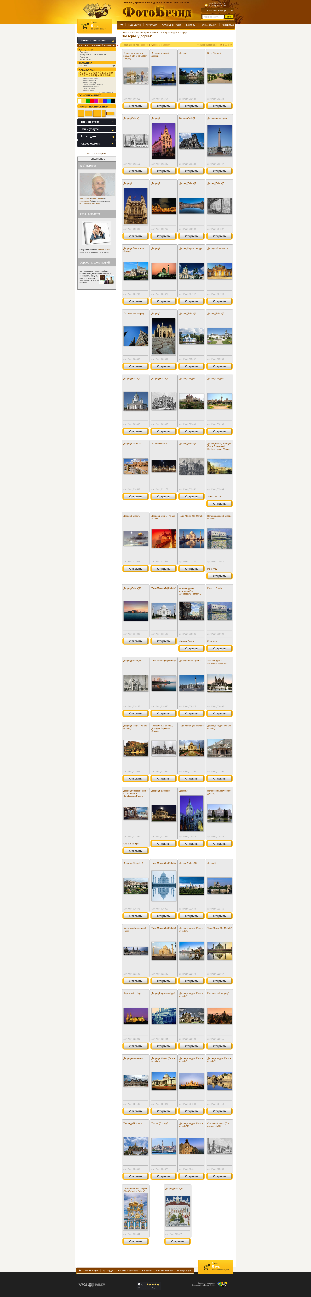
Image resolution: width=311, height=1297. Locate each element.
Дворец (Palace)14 (174, 1188)
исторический (97, 199)
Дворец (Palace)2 (187, 183)
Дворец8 (183, 791)
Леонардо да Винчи (90, 86)
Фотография (85, 59)
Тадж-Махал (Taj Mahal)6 (163, 928)
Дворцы (183, 33)
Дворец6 (155, 248)
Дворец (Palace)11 (132, 660)
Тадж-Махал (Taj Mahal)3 (163, 660)
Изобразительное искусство (93, 55)
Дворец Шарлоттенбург (190, 248)
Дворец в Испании (132, 443)
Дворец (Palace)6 (131, 378)
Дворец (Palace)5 (215, 313)
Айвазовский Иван (90, 79)
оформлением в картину (90, 203)
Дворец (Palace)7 (159, 378)
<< (113, 65)
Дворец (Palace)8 (187, 443)
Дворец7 (155, 313)
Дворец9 (211, 863)
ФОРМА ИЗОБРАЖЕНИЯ (94, 106)
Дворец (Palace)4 (187, 313)
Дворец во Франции (133, 1058)
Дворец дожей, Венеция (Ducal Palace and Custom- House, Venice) (219, 446)
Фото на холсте (104, 250)
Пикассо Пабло (89, 88)
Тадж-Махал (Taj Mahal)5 (163, 863)
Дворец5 (155, 183)
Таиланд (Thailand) (132, 1123)
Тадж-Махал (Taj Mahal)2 (163, 588)
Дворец (182, 53)
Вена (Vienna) (214, 53)
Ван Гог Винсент (89, 81)
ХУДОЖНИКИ (87, 69)
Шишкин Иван (88, 90)
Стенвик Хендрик (131, 844)
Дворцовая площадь (217, 118)
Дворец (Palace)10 (132, 588)
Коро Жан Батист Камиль (93, 84)
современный (85, 201)
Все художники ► (106, 92)
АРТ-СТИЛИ (86, 49)
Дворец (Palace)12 (188, 863)
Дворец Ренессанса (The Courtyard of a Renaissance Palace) (135, 793)
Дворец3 (155, 118)
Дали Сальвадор (89, 83)
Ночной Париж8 (159, 443)
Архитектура (171, 33)
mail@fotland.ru (217, 3)
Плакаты (84, 57)
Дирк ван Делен (186, 641)
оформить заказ (98, 29)
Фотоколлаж (84, 199)
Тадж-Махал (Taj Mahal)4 (191, 725)
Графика (84, 52)
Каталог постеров (140, 33)
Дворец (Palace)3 (215, 183)
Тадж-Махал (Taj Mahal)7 (219, 928)
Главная (125, 33)
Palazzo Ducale (214, 588)
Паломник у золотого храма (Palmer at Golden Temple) (135, 56)
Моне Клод (212, 569)
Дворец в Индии (187, 378)
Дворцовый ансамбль (217, 248)
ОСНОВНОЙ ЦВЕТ (90, 95)
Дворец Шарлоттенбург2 (163, 993)
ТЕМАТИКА (157, 33)
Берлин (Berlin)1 (187, 118)
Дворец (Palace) (131, 118)
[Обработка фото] (106, 279)
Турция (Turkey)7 (159, 1123)
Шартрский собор (131, 993)
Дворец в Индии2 (215, 378)
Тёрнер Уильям (214, 496)
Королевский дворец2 (218, 993)
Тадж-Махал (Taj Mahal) (190, 516)
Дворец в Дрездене (160, 791)
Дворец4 (127, 183)
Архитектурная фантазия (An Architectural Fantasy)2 (190, 591)
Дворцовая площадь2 (190, 660)
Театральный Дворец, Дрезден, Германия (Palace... (162, 728)
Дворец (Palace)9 (131, 516)
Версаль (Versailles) (133, 863)
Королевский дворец (133, 313)
